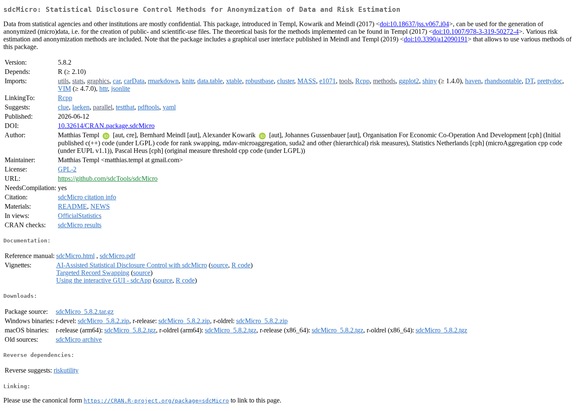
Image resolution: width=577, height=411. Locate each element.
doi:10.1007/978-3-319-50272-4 (476, 31)
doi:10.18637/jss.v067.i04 (414, 23)
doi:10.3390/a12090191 (436, 39)
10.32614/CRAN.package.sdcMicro (106, 125)
